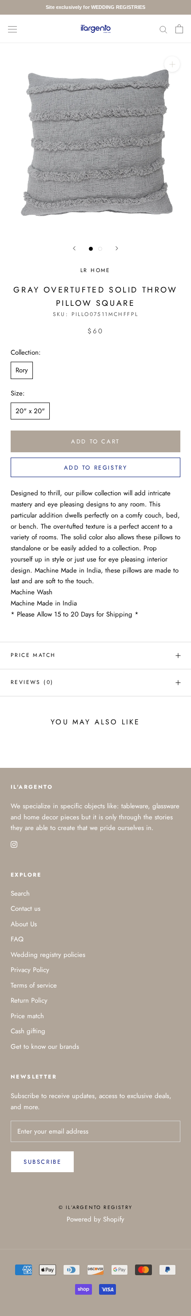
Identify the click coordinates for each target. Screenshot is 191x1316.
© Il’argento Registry (95, 1207)
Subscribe (42, 1162)
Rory (22, 370)
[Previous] (74, 248)
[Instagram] (14, 844)
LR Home (95, 270)
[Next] (116, 248)
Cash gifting (28, 1031)
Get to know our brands (45, 1046)
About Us (24, 924)
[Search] (163, 28)
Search (20, 893)
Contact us (25, 908)
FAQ (17, 939)
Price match (33, 655)
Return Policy (29, 1000)
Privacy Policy (30, 970)
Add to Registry (95, 467)
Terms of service (34, 985)
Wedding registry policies (48, 955)
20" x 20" (30, 411)
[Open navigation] (12, 28)
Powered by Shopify (95, 1219)
